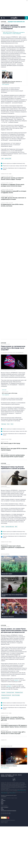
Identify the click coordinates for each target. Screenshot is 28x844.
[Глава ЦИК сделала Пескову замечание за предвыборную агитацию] (7, 78)
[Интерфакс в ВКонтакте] (6, 813)
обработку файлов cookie (22, 790)
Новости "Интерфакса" (4, 807)
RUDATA (2, 809)
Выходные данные (4, 821)
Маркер (2, 802)
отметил (16, 680)
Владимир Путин (19, 692)
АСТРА (2, 804)
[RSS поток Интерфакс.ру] (8, 813)
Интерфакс (14, 18)
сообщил (8, 686)
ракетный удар (10, 289)
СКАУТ (2, 801)
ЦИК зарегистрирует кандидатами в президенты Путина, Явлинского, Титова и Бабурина (14, 33)
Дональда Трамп (10, 692)
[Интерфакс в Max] (9, 813)
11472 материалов (5, 767)
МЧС (16, 526)
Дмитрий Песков (5, 698)
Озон (12, 424)
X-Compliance (3, 800)
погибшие (17, 289)
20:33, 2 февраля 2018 (5, 22)
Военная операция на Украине (16, 213)
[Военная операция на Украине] (14, 764)
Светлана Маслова (10, 526)
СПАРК (2, 799)
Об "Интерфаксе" (8, 774)
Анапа (2, 526)
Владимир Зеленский (6, 695)
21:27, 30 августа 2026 (5, 214)
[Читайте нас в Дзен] (2, 813)
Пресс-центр (15, 774)
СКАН (2, 808)
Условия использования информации (8, 820)
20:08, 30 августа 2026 (5, 464)
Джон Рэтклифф (16, 695)
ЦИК (2, 158)
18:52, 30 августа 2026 (5, 344)
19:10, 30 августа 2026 (5, 626)
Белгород (3, 289)
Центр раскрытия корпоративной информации (8, 810)
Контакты (2, 774)
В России (3, 21)
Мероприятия (10, 776)
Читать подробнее (12, 83)
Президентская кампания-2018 (16, 21)
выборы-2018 (8, 158)
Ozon (8, 424)
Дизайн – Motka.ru (4, 822)
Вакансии (20, 774)
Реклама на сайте (4, 776)
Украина (3, 692)
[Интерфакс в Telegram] (4, 813)
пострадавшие (4, 291)
